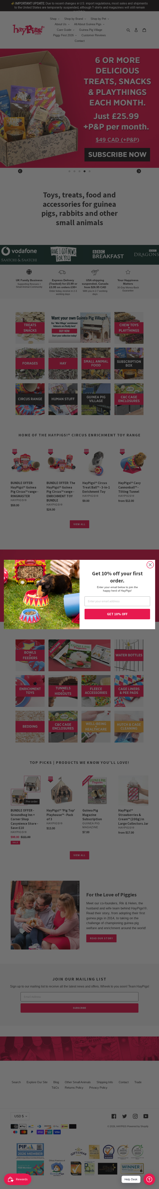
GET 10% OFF (117, 614)
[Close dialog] (150, 564)
